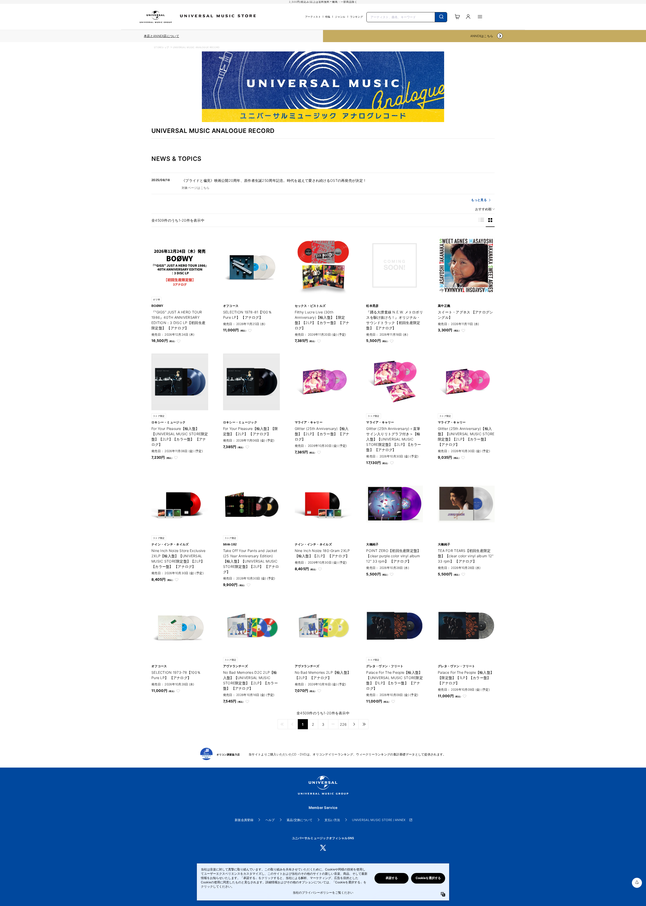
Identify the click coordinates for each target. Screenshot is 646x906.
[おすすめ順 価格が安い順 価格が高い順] (483, 209)
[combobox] (406, 17)
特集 (328, 16)
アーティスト (313, 16)
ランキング (356, 16)
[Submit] (441, 17)
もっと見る (479, 200)
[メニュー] (479, 16)
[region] (161, 36)
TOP (637, 883)
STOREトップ (161, 47)
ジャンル (340, 16)
